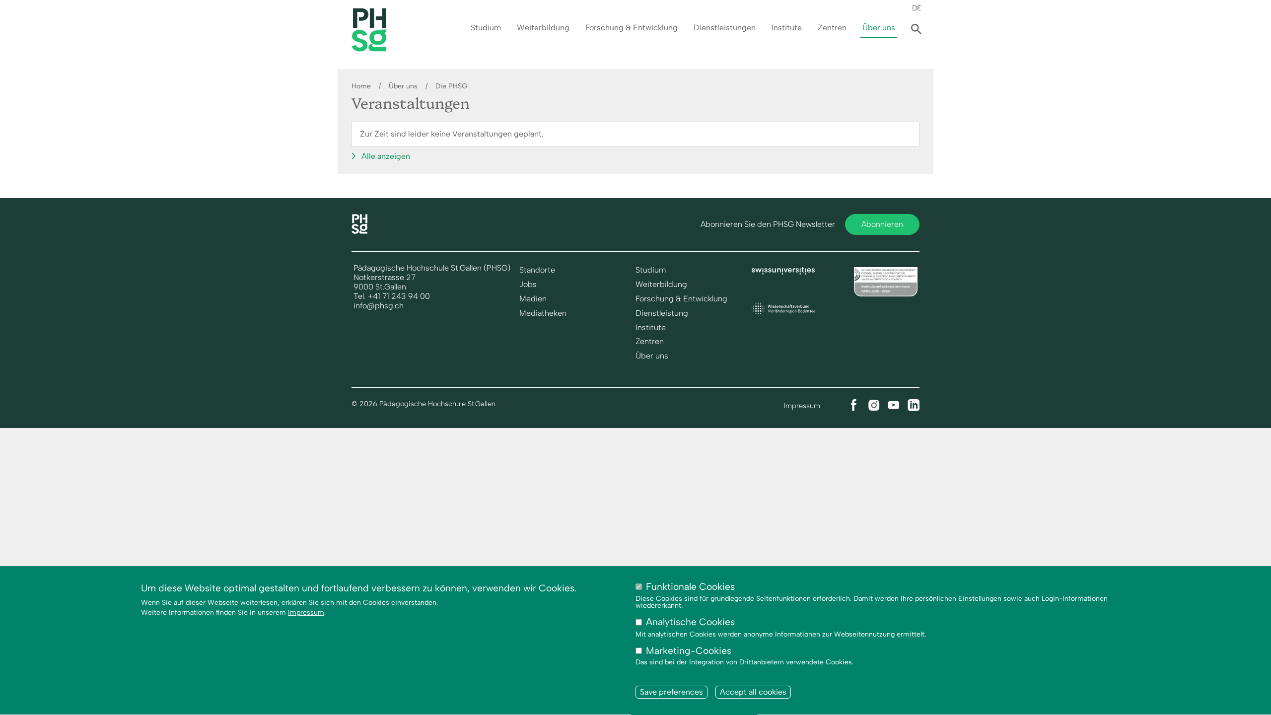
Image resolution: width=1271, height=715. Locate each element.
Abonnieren (882, 224)
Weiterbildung (543, 27)
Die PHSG (451, 86)
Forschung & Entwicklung (631, 27)
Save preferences (671, 692)
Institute (787, 27)
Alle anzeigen (385, 156)
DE (916, 7)
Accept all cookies (753, 692)
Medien (533, 299)
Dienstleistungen (725, 27)
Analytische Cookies (690, 622)
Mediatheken (542, 313)
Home (361, 86)
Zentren (832, 27)
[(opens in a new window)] (783, 272)
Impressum (802, 405)
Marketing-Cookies (688, 650)
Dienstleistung (662, 313)
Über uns (878, 27)
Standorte (537, 270)
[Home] (359, 231)
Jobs (528, 284)
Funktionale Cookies (690, 586)
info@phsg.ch (378, 305)
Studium (486, 27)
